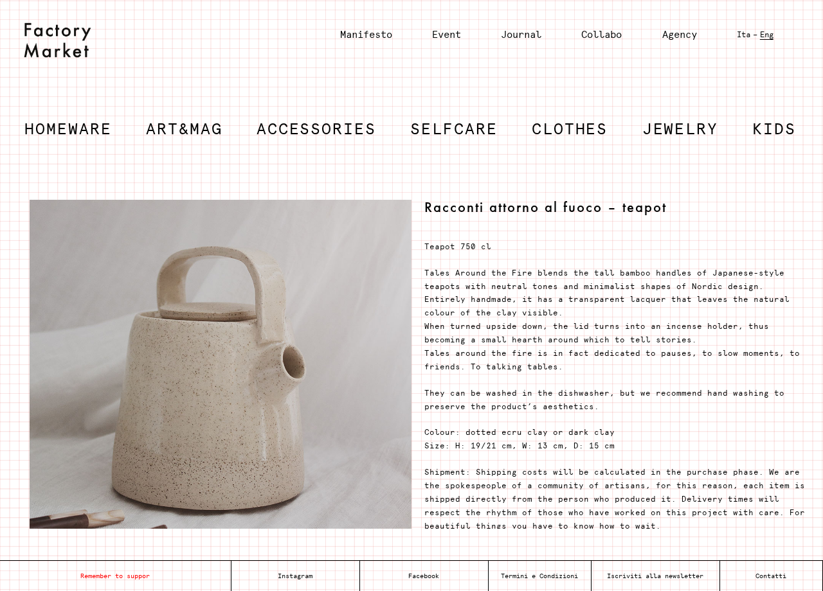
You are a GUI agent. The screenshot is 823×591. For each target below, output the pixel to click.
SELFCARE (453, 128)
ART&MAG (184, 128)
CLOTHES (570, 128)
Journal (521, 34)
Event (446, 34)
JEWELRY (680, 128)
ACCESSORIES (316, 128)
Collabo (601, 34)
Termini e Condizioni (539, 576)
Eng (766, 34)
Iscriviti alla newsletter (655, 576)
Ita (743, 34)
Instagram (295, 576)
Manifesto (366, 34)
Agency (679, 34)
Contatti (770, 576)
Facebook (423, 576)
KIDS (774, 128)
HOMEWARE (67, 128)
